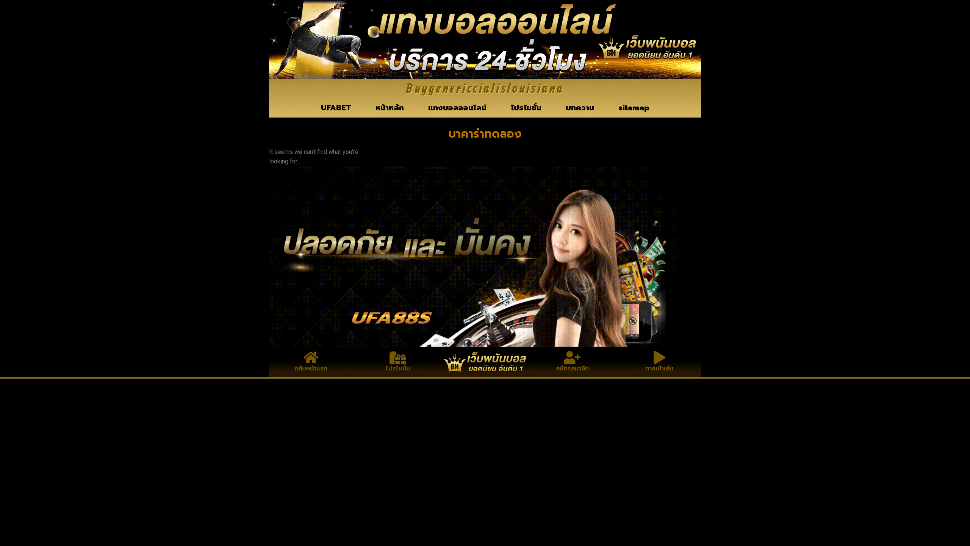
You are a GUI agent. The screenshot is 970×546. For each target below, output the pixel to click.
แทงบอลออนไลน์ (457, 107)
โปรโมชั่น (526, 107)
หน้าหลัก (389, 107)
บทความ (580, 107)
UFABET (336, 107)
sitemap (633, 107)
